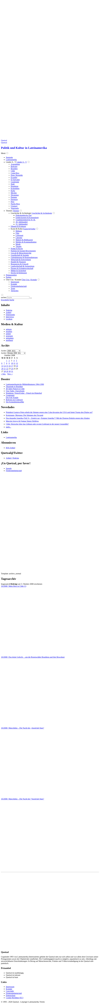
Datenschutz (10, 995)
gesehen (9, 331)
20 (2, 369)
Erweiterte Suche (7, 300)
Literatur (19, 238)
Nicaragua (15, 195)
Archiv (3, 351)
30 (10, 371)
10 (12, 363)
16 (10, 366)
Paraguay (14, 199)
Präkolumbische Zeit (23, 215)
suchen (3, 297)
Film (17, 233)
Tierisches (14, 291)
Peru (12, 202)
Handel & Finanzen (18, 262)
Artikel (8, 312)
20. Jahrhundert (22, 222)
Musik (18, 244)
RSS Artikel (10, 448)
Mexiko (14, 193)
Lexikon (9, 319)
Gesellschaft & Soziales (20, 255)
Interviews (10, 317)
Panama (14, 197)
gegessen (9, 336)
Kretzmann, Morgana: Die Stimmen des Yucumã (24, 415)
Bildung (19, 231)
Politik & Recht (17, 249)
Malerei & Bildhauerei (24, 240)
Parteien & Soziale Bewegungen (23, 251)
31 (12, 371)
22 (7, 369)
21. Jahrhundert (22, 224)
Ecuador (14, 177)
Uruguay (14, 206)
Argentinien (15, 164)
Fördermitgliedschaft (19, 286)
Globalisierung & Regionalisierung (24, 257)
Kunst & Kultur (17, 229)
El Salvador (15, 180)
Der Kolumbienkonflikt (15, 402)
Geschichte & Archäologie (21, 213)
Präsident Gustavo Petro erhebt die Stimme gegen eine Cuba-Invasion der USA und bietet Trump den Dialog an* (49, 412)
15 (7, 366)
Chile (13, 171)
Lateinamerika (11, 437)
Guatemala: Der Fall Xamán (12, 396)
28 (5, 371)
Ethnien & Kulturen (18, 226)
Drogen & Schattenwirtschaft (22, 268)
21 (5, 369)
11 (14, 363)
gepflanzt (9, 340)
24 (12, 369)
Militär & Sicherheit (18, 271)
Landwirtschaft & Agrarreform (22, 266)
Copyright (10, 991)
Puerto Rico (15, 204)
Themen (9, 211)
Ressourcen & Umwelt (19, 264)
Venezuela (15, 208)
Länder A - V (11, 162)
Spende (9, 468)
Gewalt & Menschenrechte (21, 253)
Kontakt (14, 284)
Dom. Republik (17, 175)
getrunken (10, 338)
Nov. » (10, 374)
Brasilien (14, 169)
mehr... (8, 427)
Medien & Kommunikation (26, 242)
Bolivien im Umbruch (14, 400)
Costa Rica (15, 173)
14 (5, 366)
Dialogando (10, 315)
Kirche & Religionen (19, 273)
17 (12, 366)
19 (17, 366)
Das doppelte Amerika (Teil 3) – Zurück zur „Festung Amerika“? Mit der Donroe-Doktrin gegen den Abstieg (48, 418)
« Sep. (3, 374)
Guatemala (15, 182)
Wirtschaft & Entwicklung (21, 260)
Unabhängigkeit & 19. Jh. (25, 220)
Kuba (13, 191)
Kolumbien (15, 188)
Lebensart (19, 235)
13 (2, 366)
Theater (18, 246)
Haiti (13, 184)
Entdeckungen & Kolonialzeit (27, 218)
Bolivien (14, 166)
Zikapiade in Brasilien (14, 386)
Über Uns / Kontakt (13, 280)
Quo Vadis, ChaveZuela (15, 391)
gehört (8, 334)
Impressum (15, 282)
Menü (3, 153)
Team (13, 288)
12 (17, 363)
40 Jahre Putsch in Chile (15, 389)
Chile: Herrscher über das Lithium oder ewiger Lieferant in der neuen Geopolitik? (37, 424)
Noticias (9, 310)
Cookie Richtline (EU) (14, 998)
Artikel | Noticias (12, 458)
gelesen (9, 329)
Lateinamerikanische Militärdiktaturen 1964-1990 (25, 384)
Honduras (14, 186)
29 (7, 371)
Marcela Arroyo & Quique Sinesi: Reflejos (22, 421)
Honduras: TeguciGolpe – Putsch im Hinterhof (24, 393)
